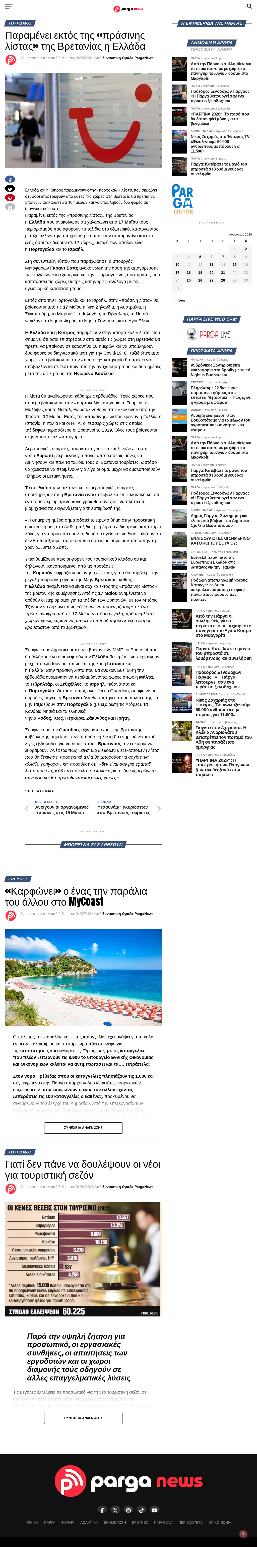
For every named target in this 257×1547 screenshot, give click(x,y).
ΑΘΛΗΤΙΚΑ (89, 1522)
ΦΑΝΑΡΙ (67, 1522)
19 (200, 273)
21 (223, 273)
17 (177, 273)
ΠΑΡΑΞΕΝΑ (163, 1522)
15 (235, 265)
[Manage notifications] (243, 1534)
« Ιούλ (180, 300)
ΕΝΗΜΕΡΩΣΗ (115, 1522)
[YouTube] (155, 1509)
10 (177, 265)
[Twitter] (115, 1509)
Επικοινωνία (220, 1522)
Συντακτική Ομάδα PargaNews (128, 58)
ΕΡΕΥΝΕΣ (140, 1522)
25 (189, 280)
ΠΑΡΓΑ (49, 1522)
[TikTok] (142, 1509)
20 (212, 273)
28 (223, 280)
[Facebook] (102, 1509)
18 (189, 273)
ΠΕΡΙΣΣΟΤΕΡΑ (190, 1522)
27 (212, 280)
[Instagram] (128, 1509)
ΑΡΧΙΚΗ (32, 1522)
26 (200, 280)
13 (212, 265)
